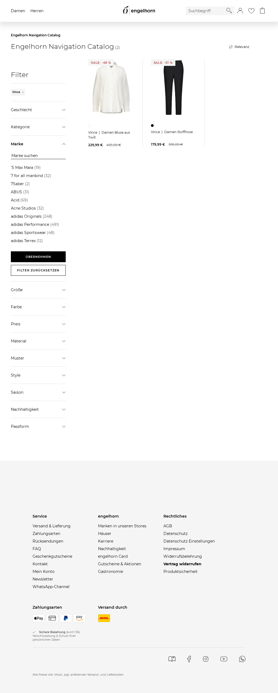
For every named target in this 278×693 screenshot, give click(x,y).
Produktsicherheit (180, 571)
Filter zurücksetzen (38, 270)
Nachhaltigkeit (112, 548)
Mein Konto (44, 571)
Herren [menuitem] (36, 10)
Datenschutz (175, 533)
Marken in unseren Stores (122, 526)
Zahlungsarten (46, 533)
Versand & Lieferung (52, 526)
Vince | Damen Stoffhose (172, 132)
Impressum (174, 548)
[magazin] (172, 659)
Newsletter (43, 579)
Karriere (105, 541)
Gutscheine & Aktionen (119, 564)
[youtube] (223, 659)
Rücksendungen (48, 541)
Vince (16, 92)
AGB (167, 526)
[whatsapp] (242, 659)
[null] (111, 88)
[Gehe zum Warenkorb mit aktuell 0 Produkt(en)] (262, 10)
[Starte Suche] (229, 10)
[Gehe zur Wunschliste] (251, 10)
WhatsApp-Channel (51, 586)
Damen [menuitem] (18, 10)
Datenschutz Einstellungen (189, 541)
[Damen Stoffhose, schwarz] (153, 125)
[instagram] (205, 659)
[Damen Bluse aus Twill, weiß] (90, 126)
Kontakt (40, 564)
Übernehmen (38, 257)
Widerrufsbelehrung (182, 556)
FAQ (37, 548)
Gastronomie (110, 571)
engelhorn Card (113, 556)
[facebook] (189, 659)
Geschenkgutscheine (52, 556)
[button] (240, 10)
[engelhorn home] (139, 11)
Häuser (104, 533)
